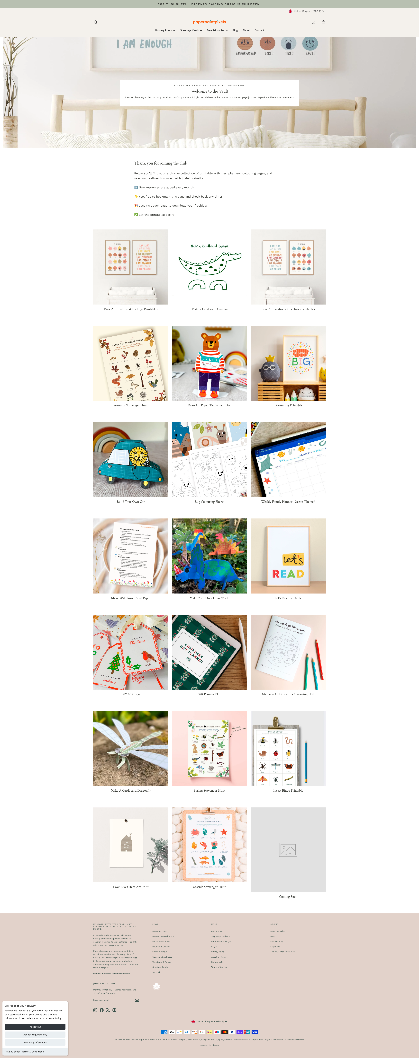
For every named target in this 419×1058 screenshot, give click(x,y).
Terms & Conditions (33, 1051)
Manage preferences (35, 1042)
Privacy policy (12, 1051)
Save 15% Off (241, 560)
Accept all (35, 1026)
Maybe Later (241, 571)
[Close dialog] (269, 471)
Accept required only (35, 1034)
